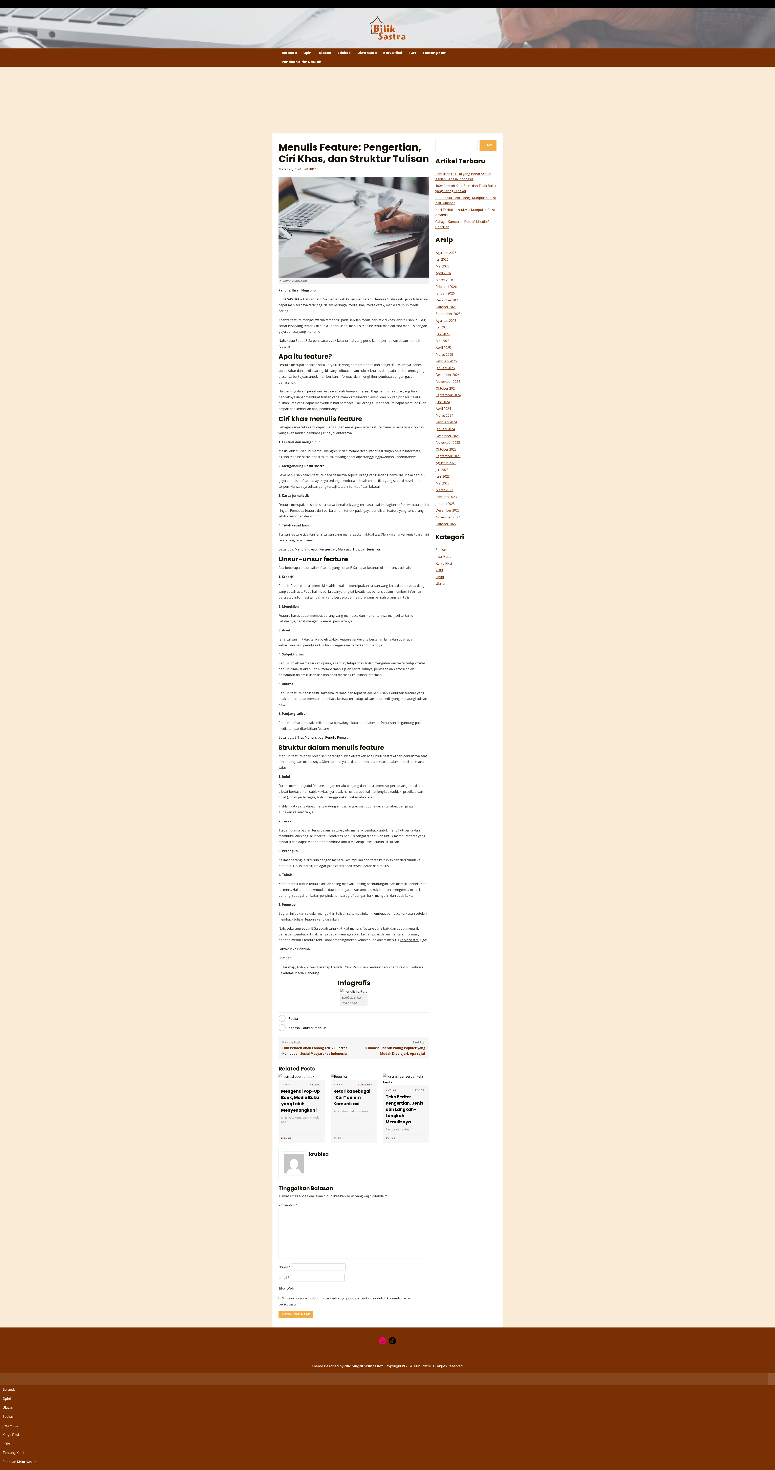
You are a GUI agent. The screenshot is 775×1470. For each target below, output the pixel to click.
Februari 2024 (446, 422)
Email (284, 1277)
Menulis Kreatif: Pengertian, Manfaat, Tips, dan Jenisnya (337, 549)
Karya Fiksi (392, 52)
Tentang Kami (435, 52)
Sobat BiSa (365, 1084)
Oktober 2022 (446, 524)
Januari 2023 (445, 503)
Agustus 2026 (446, 253)
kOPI (412, 52)
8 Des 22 (338, 1084)
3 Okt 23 (391, 1089)
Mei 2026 (442, 266)
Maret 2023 (444, 490)
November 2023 (448, 442)
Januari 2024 (445, 429)
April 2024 (443, 408)
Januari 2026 (445, 293)
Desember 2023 (448, 436)
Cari (488, 145)
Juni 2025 (443, 334)
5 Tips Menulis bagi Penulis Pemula (321, 737)
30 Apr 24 (286, 1084)
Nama (284, 1267)
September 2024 (448, 395)
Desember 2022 (448, 510)
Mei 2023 (442, 483)
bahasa (294, 1028)
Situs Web (286, 1288)
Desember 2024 (448, 374)
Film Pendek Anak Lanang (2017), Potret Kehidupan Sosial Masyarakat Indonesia (314, 1051)
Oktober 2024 (446, 388)
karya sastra (409, 940)
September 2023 (448, 456)
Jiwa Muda (367, 52)
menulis (321, 1028)
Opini (307, 52)
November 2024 (448, 381)
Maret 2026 (444, 280)
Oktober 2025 (446, 307)
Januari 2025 (445, 368)
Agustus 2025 (446, 320)
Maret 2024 (444, 415)
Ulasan (325, 52)
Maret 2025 (444, 354)
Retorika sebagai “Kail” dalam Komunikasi (351, 1097)
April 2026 (443, 273)
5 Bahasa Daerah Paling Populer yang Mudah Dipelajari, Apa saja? (395, 1051)
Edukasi (344, 52)
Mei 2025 (442, 341)
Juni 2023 (443, 476)
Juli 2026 (442, 259)
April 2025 (443, 347)
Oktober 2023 (446, 449)
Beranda (289, 52)
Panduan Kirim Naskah (301, 62)
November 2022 (448, 517)
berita (424, 504)
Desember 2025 (448, 300)
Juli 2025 (442, 327)
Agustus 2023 (446, 463)
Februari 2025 (446, 361)
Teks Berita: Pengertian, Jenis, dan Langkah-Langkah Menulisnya (405, 1109)
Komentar (288, 1205)
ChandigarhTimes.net (363, 1366)
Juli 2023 (442, 470)
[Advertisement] (387, 100)
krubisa (310, 169)
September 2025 (448, 313)
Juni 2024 (443, 402)
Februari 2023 (446, 497)
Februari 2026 (446, 286)
